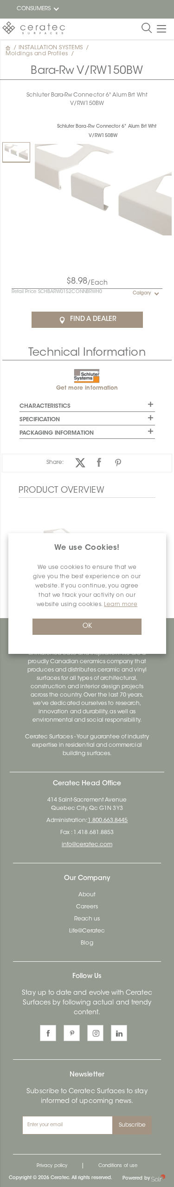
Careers (87, 907)
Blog (87, 943)
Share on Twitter (80, 462)
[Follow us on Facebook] (48, 1033)
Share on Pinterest (118, 462)
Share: (55, 462)
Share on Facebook (99, 462)
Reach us (87, 919)
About (87, 895)
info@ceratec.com (87, 845)
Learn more (120, 604)
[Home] (9, 48)
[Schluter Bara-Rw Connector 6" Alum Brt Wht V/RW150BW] (16, 152)
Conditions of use (117, 1166)
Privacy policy (52, 1166)
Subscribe (132, 1125)
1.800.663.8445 (108, 820)
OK (87, 626)
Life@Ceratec (87, 931)
